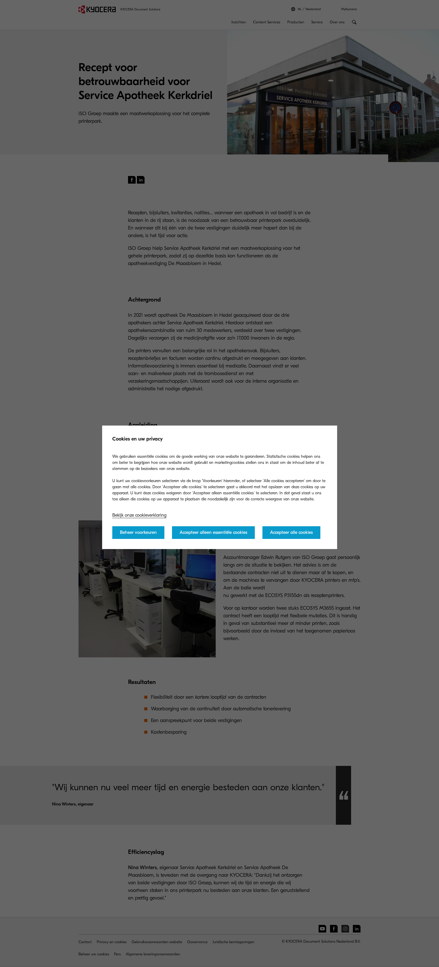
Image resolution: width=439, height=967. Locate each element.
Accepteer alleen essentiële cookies (213, 532)
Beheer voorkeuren (138, 532)
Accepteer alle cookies (291, 532)
